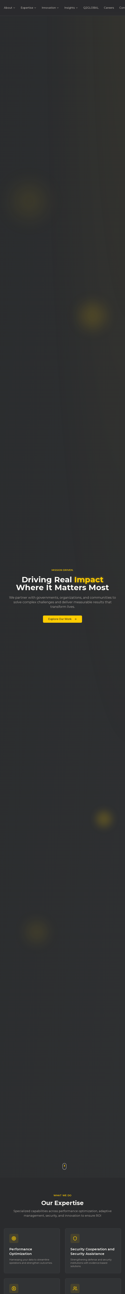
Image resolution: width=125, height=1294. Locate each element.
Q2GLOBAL (91, 7)
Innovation (49, 7)
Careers (109, 7)
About (8, 7)
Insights (69, 7)
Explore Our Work (60, 619)
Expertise (27, 7)
